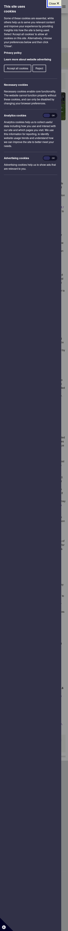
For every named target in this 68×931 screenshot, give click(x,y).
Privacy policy (13, 53)
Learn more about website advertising (27, 59)
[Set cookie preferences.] (6, 924)
